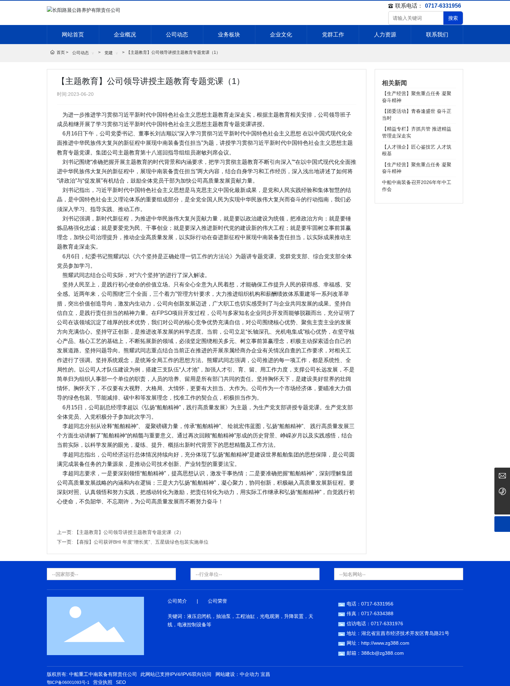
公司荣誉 (217, 601)
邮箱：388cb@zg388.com (375, 653)
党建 (108, 52)
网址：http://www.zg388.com (378, 643)
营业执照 (102, 682)
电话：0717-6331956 (370, 603)
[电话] (502, 491)
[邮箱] (502, 475)
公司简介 (177, 601)
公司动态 (80, 52)
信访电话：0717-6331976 (375, 623)
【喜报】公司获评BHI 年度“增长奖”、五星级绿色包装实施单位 (141, 542)
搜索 (453, 18)
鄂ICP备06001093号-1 (68, 682)
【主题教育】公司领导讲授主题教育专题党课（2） (129, 532)
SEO (121, 682)
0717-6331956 (443, 6)
